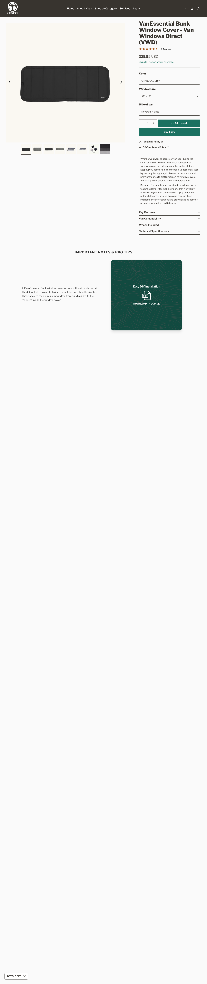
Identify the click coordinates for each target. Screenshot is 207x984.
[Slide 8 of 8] (105, 149)
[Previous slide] (9, 83)
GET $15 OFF (14, 976)
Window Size (147, 89)
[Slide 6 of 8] (82, 149)
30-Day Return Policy (154, 147)
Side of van (146, 104)
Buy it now (169, 132)
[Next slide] (122, 83)
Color (142, 73)
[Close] (24, 976)
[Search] (186, 8)
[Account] (192, 8)
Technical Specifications (154, 231)
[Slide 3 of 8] (49, 149)
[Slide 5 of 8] (71, 149)
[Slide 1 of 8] (26, 149)
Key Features (147, 212)
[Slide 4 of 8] (60, 149)
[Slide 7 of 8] (94, 149)
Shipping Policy (152, 141)
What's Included (149, 224)
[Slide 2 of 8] (37, 149)
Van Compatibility (150, 218)
